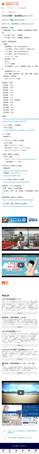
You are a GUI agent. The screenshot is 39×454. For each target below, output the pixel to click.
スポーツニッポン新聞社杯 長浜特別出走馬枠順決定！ (22, 431)
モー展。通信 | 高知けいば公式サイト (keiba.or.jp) (19, 130)
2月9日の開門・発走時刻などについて (20, 437)
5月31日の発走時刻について (11, 331)
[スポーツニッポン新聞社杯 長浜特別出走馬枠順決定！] (16, 451)
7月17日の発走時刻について (11, 299)
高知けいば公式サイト (21, 446)
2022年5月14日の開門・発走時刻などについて (18, 350)
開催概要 (21, 20)
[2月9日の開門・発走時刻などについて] (23, 451)
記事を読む (20, 313)
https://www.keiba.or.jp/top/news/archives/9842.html (18, 199)
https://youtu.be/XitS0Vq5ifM (11, 175)
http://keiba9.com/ (30, 159)
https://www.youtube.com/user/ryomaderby (15, 170)
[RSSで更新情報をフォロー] (6, 282)
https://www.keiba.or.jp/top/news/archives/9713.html (18, 206)
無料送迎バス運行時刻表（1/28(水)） (14, 317)
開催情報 (15, 20)
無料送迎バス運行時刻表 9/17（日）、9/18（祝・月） (19, 364)
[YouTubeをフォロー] (3, 282)
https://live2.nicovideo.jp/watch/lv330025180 (16, 182)
